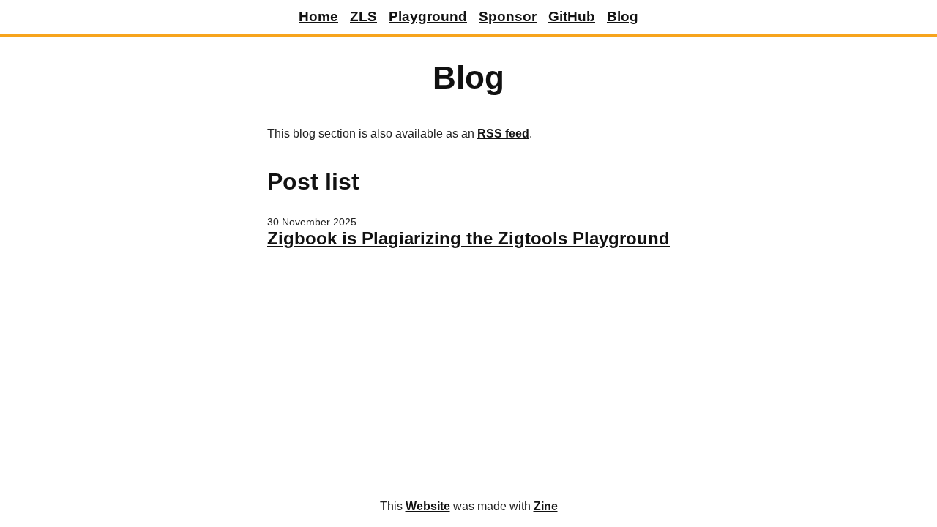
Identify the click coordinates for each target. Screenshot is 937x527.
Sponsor (508, 16)
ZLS (363, 16)
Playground (428, 16)
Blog (622, 16)
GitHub (571, 16)
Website (428, 506)
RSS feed (503, 133)
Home (318, 16)
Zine (546, 506)
